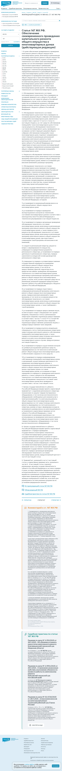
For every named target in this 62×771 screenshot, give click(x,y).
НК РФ (4, 60)
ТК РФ (4, 76)
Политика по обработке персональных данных (42, 760)
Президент (4, 96)
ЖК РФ (4, 68)
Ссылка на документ (34, 24)
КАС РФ (4, 66)
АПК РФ (4, 62)
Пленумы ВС (4, 102)
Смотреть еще (37, 725)
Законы (3, 53)
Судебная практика (15, 8)
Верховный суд (5, 114)
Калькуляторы (44, 740)
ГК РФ (4, 58)
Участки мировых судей (8, 121)
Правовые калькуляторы (8, 104)
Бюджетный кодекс (8, 84)
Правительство (44, 8)
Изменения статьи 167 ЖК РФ (10, 14)
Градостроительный (8, 86)
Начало (23, 12)
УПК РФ (4, 82)
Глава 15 (39, 12)
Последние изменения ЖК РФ (10, 16)
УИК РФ (4, 78)
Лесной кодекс (6, 88)
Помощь (56, 3)
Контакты (43, 746)
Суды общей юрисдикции (9, 119)
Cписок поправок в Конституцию (11, 25)
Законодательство (7, 111)
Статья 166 (27, 500)
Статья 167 (45, 12)
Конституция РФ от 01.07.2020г (11, 23)
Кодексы (4, 8)
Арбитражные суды (7, 116)
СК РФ (4, 74)
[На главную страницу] (11, 4)
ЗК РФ (4, 70)
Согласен (56, 766)
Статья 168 (55, 500)
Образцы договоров (7, 109)
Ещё (58, 8)
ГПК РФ (4, 64)
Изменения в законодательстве (7, 99)
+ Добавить (16, 41)
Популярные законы (30, 8)
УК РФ (4, 80)
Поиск (45, 3)
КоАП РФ (5, 72)
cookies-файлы (29, 764)
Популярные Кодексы (8, 56)
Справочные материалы (8, 107)
